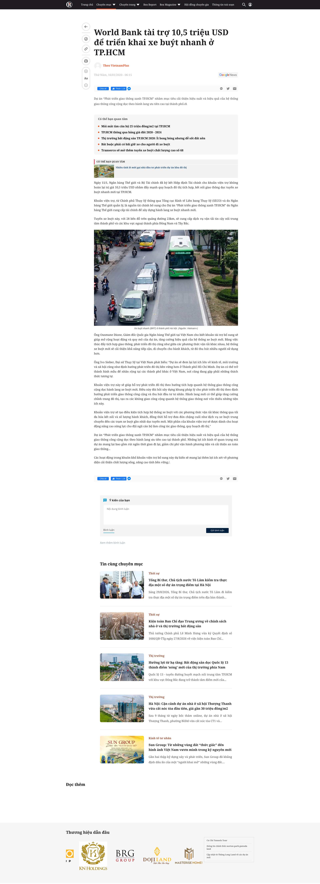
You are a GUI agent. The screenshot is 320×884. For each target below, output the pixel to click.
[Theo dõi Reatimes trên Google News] (228, 75)
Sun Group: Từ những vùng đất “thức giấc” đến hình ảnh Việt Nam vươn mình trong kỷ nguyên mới (190, 747)
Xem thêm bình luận (112, 542)
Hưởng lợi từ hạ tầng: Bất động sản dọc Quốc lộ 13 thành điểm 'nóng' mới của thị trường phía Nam (188, 664)
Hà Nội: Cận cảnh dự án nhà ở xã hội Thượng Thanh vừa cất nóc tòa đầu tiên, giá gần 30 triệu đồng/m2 (190, 706)
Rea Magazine (168, 4)
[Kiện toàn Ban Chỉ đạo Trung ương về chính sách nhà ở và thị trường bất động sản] (122, 626)
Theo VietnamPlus (116, 65)
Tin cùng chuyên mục (121, 564)
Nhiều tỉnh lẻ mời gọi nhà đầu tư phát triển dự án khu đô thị (151, 167)
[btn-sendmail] (235, 89)
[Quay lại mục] (86, 27)
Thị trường (156, 656)
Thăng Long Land (227, 854)
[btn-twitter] (228, 89)
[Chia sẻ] (86, 39)
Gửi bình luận (217, 530)
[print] (86, 61)
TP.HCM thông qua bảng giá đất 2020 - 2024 (131, 132)
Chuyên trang (127, 4)
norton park (233, 846)
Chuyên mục (103, 4)
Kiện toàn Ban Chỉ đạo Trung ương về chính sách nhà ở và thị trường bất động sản (187, 623)
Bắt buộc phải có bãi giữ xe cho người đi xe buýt (135, 144)
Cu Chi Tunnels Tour (217, 840)
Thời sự (154, 573)
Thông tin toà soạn (223, 4)
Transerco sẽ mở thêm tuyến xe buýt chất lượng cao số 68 (142, 150)
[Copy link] (86, 49)
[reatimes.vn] (69, 4)
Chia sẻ (103, 88)
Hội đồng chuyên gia (196, 4)
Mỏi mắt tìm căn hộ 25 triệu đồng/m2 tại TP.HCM (135, 126)
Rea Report (149, 4)
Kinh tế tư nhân (160, 738)
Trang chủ (87, 4)
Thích (120, 88)
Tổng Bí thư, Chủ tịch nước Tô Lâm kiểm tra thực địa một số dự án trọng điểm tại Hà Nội (188, 582)
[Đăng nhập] (250, 6)
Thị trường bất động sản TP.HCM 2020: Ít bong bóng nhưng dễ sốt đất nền (153, 138)
